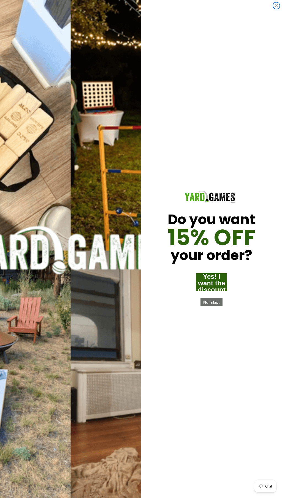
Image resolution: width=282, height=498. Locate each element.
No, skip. (211, 302)
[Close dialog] (276, 5)
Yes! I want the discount (212, 282)
